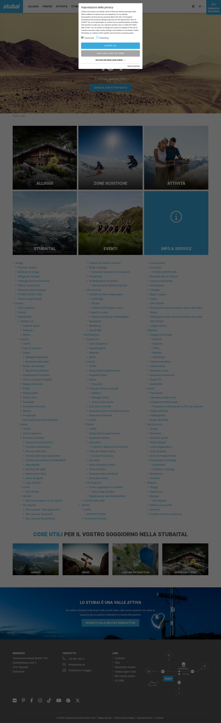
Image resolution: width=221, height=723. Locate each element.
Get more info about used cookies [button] (109, 60)
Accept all (110, 46)
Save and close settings (110, 53)
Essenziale (89, 38)
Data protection (134, 66)
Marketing (104, 38)
